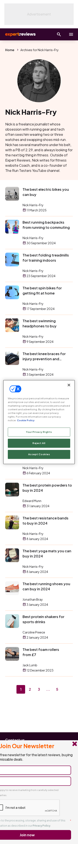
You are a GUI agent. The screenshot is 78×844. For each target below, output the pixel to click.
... (48, 689)
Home (9, 50)
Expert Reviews (20, 34)
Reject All (39, 443)
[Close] (69, 385)
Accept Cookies (39, 454)
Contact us (15, 740)
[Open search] (59, 34)
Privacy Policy (41, 825)
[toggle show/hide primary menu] (71, 34)
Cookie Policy (25, 420)
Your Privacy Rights (39, 431)
